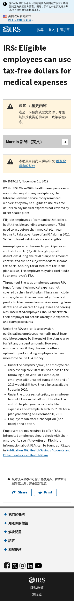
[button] (51, 30)
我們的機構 (16, 514)
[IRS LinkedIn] (30, 564)
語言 (11, 541)
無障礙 (37, 594)
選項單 (65, 30)
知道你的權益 (18, 523)
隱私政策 (37, 588)
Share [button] (22, 492)
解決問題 (15, 532)
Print (48, 492)
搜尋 (40, 30)
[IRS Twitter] (15, 564)
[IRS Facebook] (7, 564)
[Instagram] (22, 564)
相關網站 (15, 549)
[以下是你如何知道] (37, 18)
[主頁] (12, 29)
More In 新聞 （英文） (25, 141)
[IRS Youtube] (38, 564)
